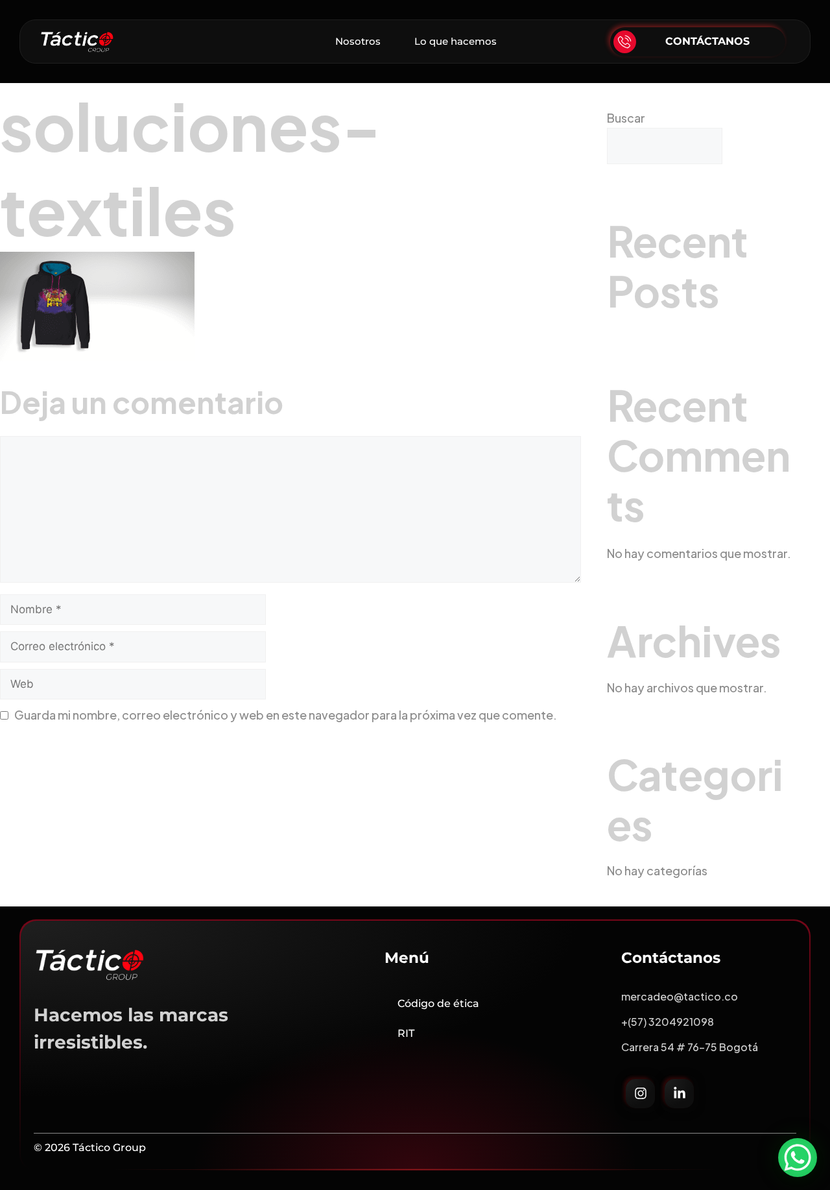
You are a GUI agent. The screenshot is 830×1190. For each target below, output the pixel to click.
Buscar (626, 117)
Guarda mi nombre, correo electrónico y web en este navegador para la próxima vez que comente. (285, 714)
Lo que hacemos (455, 41)
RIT (405, 1033)
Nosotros (358, 41)
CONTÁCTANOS (707, 41)
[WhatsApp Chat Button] (797, 1157)
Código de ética (438, 1003)
